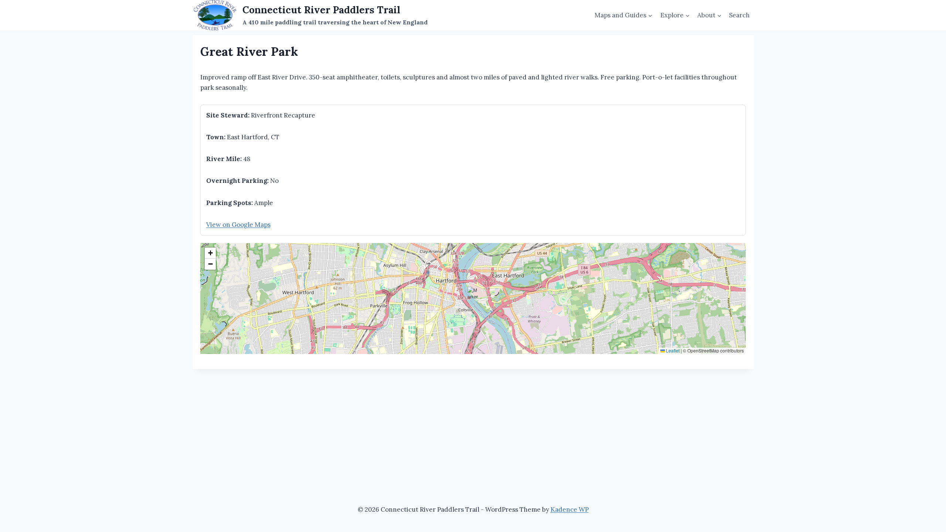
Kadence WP (570, 509)
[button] (473, 293)
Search (739, 15)
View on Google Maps (238, 225)
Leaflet (672, 350)
